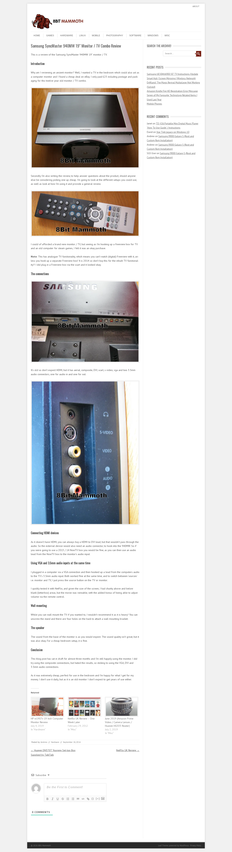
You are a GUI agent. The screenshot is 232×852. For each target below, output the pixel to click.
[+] (98, 798)
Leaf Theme (163, 845)
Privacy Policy (195, 845)
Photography (114, 35)
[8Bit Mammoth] (58, 28)
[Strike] (62, 799)
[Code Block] (83, 799)
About (195, 6)
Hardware (66, 35)
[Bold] (47, 799)
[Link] (88, 799)
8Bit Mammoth (44, 845)
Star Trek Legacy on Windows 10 (172, 132)
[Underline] (57, 799)
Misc (167, 35)
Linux (82, 35)
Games (50, 35)
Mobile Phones (154, 103)
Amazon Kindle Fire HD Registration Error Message (172, 91)
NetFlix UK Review (127, 750)
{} (93, 798)
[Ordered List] (67, 799)
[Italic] (52, 799)
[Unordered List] (72, 799)
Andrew (44, 742)
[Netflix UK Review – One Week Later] (84, 707)
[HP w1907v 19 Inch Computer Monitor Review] (47, 707)
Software (135, 35)
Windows (153, 35)
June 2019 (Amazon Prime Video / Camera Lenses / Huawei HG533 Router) (119, 722)
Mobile (96, 35)
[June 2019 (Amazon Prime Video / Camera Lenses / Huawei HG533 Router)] (121, 707)
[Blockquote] (77, 799)
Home (37, 35)
